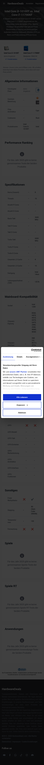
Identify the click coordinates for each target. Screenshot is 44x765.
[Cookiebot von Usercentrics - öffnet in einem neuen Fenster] (31, 350)
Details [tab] (19, 357)
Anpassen (21, 405)
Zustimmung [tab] (8, 357)
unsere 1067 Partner (18, 372)
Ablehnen (22, 413)
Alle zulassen (21, 397)
